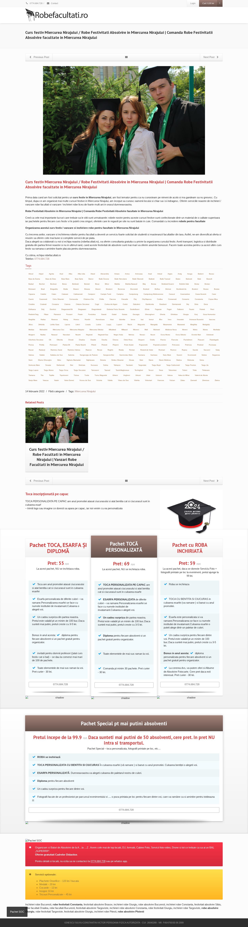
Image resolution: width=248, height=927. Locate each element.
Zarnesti (193, 380)
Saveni (179, 355)
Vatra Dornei (69, 380)
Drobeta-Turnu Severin (116, 309)
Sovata (48, 365)
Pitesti (93, 345)
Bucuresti (134, 289)
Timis (195, 370)
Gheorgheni (149, 314)
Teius (161, 370)
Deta (196, 304)
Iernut (151, 319)
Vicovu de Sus (85, 380)
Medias (31, 330)
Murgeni (32, 335)
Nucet (152, 335)
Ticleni (184, 370)
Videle (110, 380)
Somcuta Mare (34, 365)
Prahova (188, 345)
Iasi (142, 319)
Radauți (42, 350)
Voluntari (148, 380)
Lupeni (119, 324)
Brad (43, 289)
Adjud (41, 274)
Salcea (31, 355)
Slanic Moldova (165, 360)
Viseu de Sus (123, 380)
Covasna (55, 304)
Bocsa (153, 284)
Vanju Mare (33, 380)
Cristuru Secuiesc (82, 304)
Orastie (93, 340)
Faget (169, 309)
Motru (195, 330)
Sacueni (207, 350)
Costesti (43, 304)
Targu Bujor (156, 365)
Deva (206, 304)
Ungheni (126, 375)
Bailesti (151, 279)
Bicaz (97, 284)
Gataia (124, 314)
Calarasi (65, 294)
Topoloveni (64, 375)
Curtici (125, 304)
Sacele (195, 350)
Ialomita (122, 319)
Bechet (42, 284)
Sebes (204, 355)
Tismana (32, 375)
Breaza (87, 289)
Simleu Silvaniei (117, 360)
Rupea (184, 350)
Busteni (195, 289)
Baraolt (209, 279)
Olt (50, 340)
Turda (87, 375)
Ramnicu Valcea (74, 350)
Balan (178, 279)
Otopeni (141, 340)
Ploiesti (104, 345)
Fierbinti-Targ (33, 314)
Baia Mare (65, 279)
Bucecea (121, 289)
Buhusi (168, 289)
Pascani (201, 340)
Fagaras (158, 309)
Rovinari (162, 350)
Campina (120, 294)
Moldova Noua (171, 330)
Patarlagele (214, 340)
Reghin (110, 350)
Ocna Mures (165, 335)
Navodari (66, 335)
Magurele (141, 324)
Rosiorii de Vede (146, 350)
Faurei (191, 309)
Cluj (135, 299)
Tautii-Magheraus (122, 370)
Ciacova (112, 299)
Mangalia (154, 324)
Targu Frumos (190, 365)
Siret (141, 360)
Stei (71, 365)
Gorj (196, 314)
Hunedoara (100, 319)
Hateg (65, 319)
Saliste (42, 355)
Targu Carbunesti (173, 365)
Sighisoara (90, 360)
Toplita (51, 375)
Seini (30, 360)
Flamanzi (57, 314)
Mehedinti (43, 330)
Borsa (197, 284)
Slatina (179, 360)
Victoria (99, 380)
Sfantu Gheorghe (45, 360)
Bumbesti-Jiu (181, 289)
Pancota (174, 340)
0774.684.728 (36, 3)
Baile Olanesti (137, 279)
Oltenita (60, 340)
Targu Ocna (63, 370)
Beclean (53, 284)
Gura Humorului (209, 314)
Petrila (41, 345)
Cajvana (32, 294)
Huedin (87, 319)
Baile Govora (104, 279)
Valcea (170, 375)
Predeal (200, 345)
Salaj (217, 350)
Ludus (98, 324)
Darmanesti (176, 304)
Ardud (159, 274)
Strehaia (82, 365)
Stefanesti (60, 365)
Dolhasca (32, 309)
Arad (150, 274)
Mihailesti (112, 330)
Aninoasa (139, 274)
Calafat (43, 294)
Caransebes (185, 294)
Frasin (80, 314)
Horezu (76, 319)
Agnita (51, 274)
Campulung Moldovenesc (153, 294)
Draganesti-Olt (67, 309)
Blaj (144, 284)
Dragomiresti (96, 309)
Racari (31, 350)
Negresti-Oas (103, 335)
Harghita (32, 319)
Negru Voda (118, 335)
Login (193, 3)
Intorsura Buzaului (196, 319)
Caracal (172, 294)
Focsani (69, 314)
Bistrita (117, 284)
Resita (121, 350)
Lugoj (109, 324)
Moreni (184, 330)
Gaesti (103, 314)
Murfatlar (216, 330)
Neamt (77, 335)
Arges (170, 274)
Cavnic (31, 299)
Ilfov (160, 319)
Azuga (189, 274)
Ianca (133, 319)
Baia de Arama (34, 279)
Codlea (160, 299)
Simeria (103, 360)
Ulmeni (115, 375)
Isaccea (212, 319)
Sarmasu (153, 355)
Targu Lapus (33, 370)
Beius (64, 284)
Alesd (93, 274)
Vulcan (172, 380)
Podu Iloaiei (128, 345)
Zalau (183, 380)
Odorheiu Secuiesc (36, 340)
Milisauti (124, 330)
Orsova (115, 340)
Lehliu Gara (54, 324)
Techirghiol (139, 370)
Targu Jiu (205, 365)
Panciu (163, 340)
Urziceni (159, 375)
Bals (199, 279)
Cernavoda (73, 299)
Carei (214, 294)
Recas (99, 350)
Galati (114, 314)
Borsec (207, 284)
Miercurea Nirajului (77, 330)
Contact (54, 3)
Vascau (46, 380)
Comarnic (185, 299)
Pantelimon (188, 340)
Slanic (151, 360)
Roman (132, 350)
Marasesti (181, 324)
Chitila (101, 299)
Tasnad (107, 370)
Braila (65, 289)
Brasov (76, 289)
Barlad (31, 284)
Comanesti (172, 299)
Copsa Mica (213, 299)
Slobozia (190, 360)
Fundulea (92, 314)
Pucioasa (212, 345)
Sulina (105, 365)
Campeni (91, 294)
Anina (127, 274)
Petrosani (53, 345)
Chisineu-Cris (89, 299)
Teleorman (173, 370)
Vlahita (137, 380)
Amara (116, 274)
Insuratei (180, 319)
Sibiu (59, 360)
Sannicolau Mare (126, 355)
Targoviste (142, 365)
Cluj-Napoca (146, 299)
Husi (112, 319)
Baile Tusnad (165, 279)
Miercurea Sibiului (96, 330)
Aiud (61, 274)
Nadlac (43, 335)
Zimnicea (205, 380)
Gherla (162, 314)
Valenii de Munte (201, 375)
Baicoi (91, 279)
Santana (141, 355)
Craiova (67, 304)
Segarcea (216, 355)
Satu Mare (167, 355)
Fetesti (202, 309)
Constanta (199, 299)
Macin (130, 324)
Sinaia (131, 360)
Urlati (148, 375)
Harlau (43, 319)
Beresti (87, 284)
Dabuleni (136, 304)
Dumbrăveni (134, 309)
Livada (88, 324)
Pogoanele (143, 345)
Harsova (54, 319)
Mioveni (136, 330)
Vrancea (160, 380)
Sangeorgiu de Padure (89, 355)
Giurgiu (186, 314)
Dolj (42, 309)
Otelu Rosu (128, 340)
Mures (205, 330)
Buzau (206, 289)
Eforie (147, 309)
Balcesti (189, 279)
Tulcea (76, 375)
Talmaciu (117, 365)
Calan (54, 294)
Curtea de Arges (111, 304)
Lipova (67, 324)
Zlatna (217, 380)
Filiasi (46, 314)
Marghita (193, 324)
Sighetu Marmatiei (74, 360)
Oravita (104, 340)
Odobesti (209, 335)
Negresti (89, 335)
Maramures (167, 324)
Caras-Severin (200, 294)
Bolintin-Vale (184, 284)
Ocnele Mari (196, 335)
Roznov (173, 350)
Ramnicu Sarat (56, 350)
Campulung (133, 294)
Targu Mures (48, 370)
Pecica (31, 345)
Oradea (82, 340)
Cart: (208, 3)
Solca (202, 360)
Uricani (138, 375)
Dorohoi (53, 309)
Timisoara (206, 370)
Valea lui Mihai (183, 375)
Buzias (216, 289)
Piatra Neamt (81, 345)
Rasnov (89, 350)
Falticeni (180, 309)
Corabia (32, 304)
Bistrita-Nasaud (131, 284)
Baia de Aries (51, 279)
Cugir (97, 304)
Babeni (200, 274)
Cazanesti (43, 299)
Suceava (94, 365)
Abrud (31, 274)
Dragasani (82, 309)
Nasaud (54, 335)
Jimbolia (41, 324)
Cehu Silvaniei (58, 299)
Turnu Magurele (101, 375)
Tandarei (129, 365)
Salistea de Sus (56, 355)
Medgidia (206, 324)
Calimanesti (78, 294)
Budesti (146, 289)
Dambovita (150, 304)
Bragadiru (54, 289)
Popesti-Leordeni (160, 345)
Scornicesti (192, 355)
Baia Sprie (79, 279)
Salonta (71, 355)
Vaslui (56, 380)
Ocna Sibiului (181, 335)
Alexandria (105, 274)
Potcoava (176, 345)
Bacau (211, 274)
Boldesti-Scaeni (168, 284)
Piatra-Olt (66, 345)
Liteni (78, 324)
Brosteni (109, 289)
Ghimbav (174, 314)
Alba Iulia (81, 274)
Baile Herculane (121, 279)
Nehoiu (131, 335)
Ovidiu (152, 340)
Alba (70, 274)
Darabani (163, 304)
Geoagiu (136, 314)
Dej (187, 304)
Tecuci (150, 370)
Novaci (142, 335)
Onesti (70, 340)
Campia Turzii (106, 294)
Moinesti (156, 330)
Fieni (212, 309)
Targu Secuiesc (80, 370)
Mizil (146, 330)
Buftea (157, 289)
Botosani (32, 289)
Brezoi (97, 289)
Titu (42, 375)
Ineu (169, 319)
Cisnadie (124, 299)
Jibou (31, 324)
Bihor (107, 284)
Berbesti (75, 284)
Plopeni (116, 345)
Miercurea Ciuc (58, 330)
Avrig (180, 274)
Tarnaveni (95, 370)
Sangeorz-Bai (108, 355)
